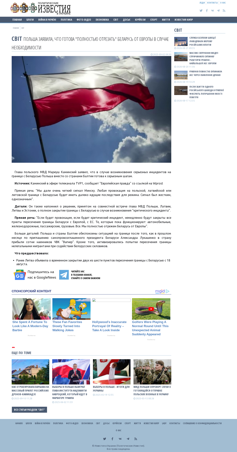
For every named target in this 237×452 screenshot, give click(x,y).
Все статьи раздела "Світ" (29, 409)
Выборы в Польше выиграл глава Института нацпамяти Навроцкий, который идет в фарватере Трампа (69, 392)
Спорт (153, 19)
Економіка (102, 19)
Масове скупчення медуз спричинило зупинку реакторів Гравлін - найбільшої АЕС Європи (203, 58)
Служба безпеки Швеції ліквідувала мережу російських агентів (202, 41)
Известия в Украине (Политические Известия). (120, 446)
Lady (164, 423)
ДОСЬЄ (126, 19)
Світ (115, 19)
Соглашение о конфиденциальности (202, 423)
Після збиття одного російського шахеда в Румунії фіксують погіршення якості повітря (206, 92)
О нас (223, 2)
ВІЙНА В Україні (47, 19)
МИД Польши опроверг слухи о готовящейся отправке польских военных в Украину (152, 390)
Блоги (30, 19)
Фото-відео (84, 19)
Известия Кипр (184, 19)
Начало (19, 423)
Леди (202, 2)
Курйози (140, 19)
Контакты (212, 2)
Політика (66, 19)
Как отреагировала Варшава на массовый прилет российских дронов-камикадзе (30, 390)
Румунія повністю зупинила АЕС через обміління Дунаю (205, 73)
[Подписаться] (35, 274)
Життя (166, 19)
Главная (17, 19)
